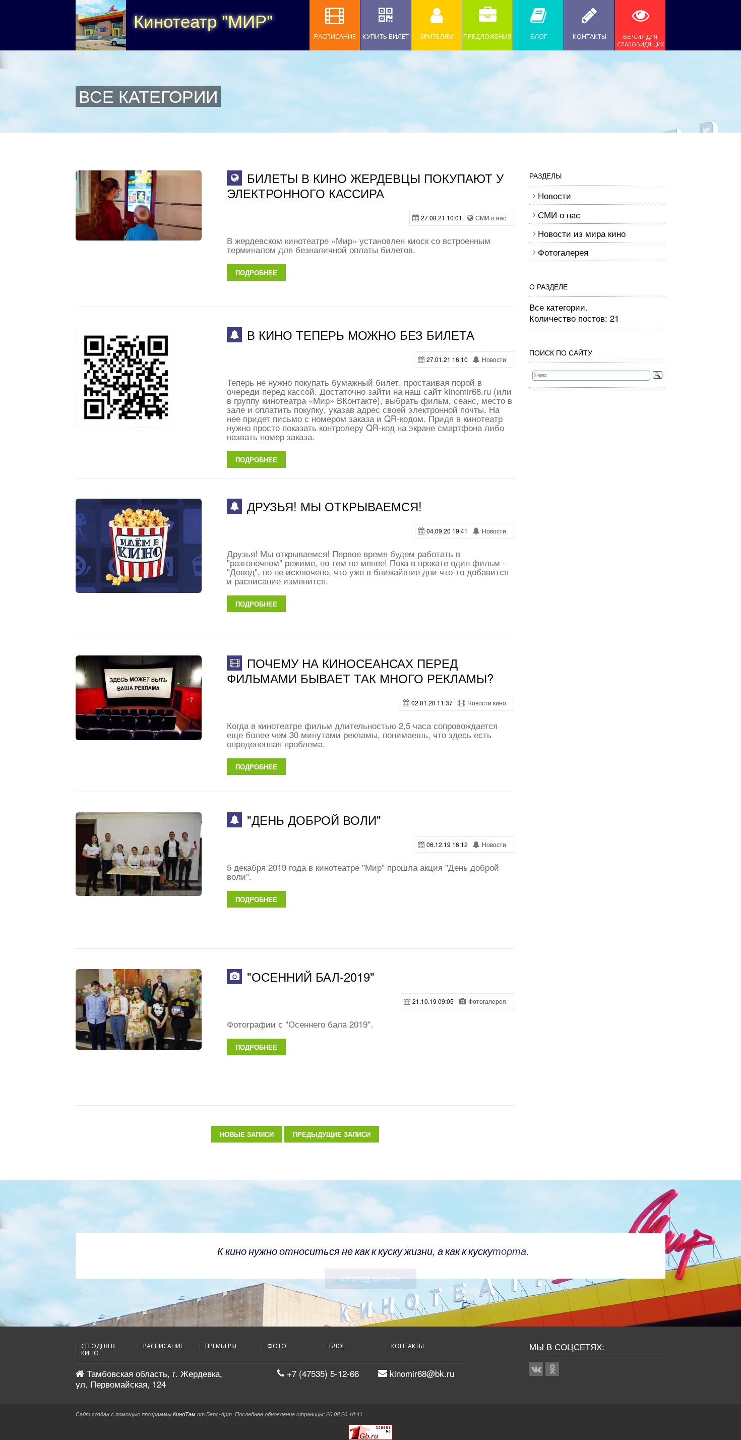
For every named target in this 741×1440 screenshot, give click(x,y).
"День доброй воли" (314, 819)
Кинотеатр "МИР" (159, 20)
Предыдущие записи (332, 1134)
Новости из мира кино (582, 233)
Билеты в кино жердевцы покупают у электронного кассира (365, 185)
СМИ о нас (490, 217)
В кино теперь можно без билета (360, 334)
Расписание (163, 1346)
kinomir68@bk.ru (422, 1373)
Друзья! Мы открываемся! (334, 506)
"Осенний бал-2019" (311, 976)
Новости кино (486, 702)
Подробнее (256, 272)
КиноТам (184, 1414)
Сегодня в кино (98, 1350)
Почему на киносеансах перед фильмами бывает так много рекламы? (360, 670)
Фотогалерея (487, 1001)
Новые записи (247, 1134)
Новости (494, 359)
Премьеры (220, 1346)
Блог (337, 1346)
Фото (276, 1346)
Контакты (407, 1346)
